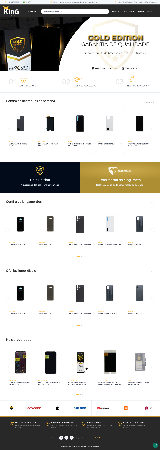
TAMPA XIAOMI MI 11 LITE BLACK (17, 145)
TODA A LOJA (30, 11)
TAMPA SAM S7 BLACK (16, 245)
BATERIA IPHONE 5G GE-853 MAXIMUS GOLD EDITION (78, 383)
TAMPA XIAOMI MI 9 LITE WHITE (109, 245)
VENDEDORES (129, 11)
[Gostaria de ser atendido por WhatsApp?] (155, 445)
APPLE (130, 380)
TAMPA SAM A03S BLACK (137, 245)
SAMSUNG (41, 142)
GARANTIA (140, 11)
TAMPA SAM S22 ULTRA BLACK (79, 245)
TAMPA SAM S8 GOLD (46, 245)
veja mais (149, 102)
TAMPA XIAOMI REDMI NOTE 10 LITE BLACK (79, 145)
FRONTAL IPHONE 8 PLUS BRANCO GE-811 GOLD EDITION (109, 383)
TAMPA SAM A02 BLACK (137, 314)
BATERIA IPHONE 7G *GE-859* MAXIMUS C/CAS (139, 383)
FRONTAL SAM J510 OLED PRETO (48, 145)
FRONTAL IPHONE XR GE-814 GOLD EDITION (49, 383)
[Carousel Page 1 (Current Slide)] (78, 256)
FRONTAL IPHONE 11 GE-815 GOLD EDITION (18, 383)
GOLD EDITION (12, 380)
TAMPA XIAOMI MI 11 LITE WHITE (110, 144)
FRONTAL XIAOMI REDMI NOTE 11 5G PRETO (139, 145)
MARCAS (150, 11)
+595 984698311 (13, 2)
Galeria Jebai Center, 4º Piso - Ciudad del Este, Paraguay (137, 2)
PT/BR (28, 2)
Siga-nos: (54, 438)
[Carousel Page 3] (82, 394)
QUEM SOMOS (116, 11)
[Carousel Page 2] (81, 256)
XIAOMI (10, 142)
